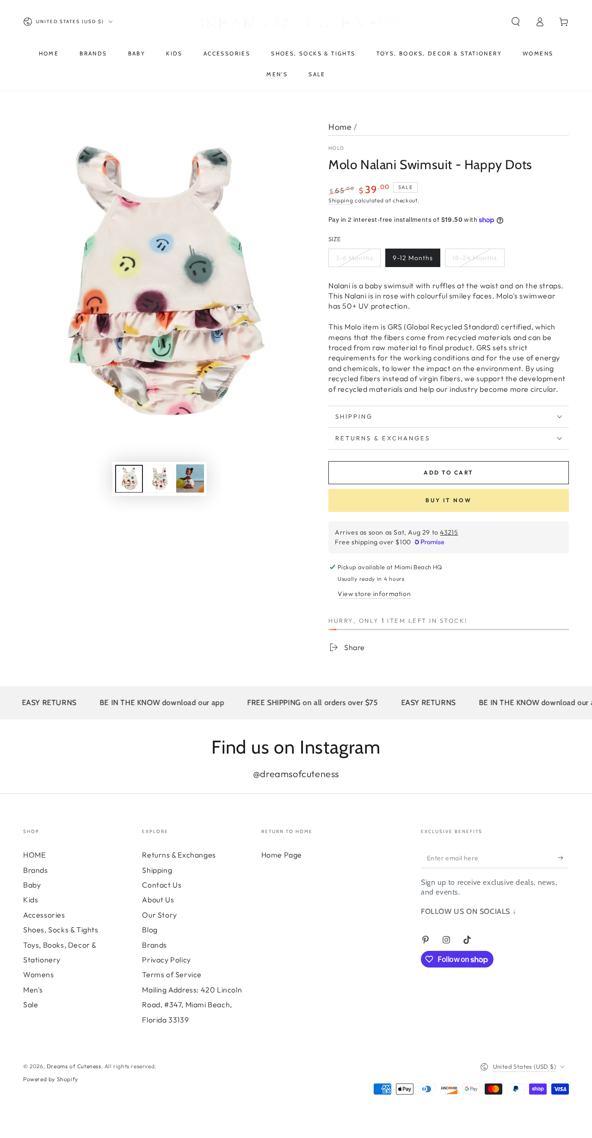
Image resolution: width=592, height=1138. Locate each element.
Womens (38, 974)
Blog (149, 929)
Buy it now (449, 500)
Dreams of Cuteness (74, 1066)
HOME (34, 854)
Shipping (340, 200)
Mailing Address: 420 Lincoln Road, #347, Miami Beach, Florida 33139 (192, 1004)
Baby (32, 884)
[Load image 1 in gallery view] (129, 478)
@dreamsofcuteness (296, 773)
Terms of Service (172, 974)
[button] (516, 22)
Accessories (44, 914)
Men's (33, 989)
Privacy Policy (166, 959)
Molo (336, 148)
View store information (374, 594)
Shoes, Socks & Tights (61, 929)
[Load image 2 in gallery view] (159, 478)
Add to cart (448, 472)
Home (340, 127)
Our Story (159, 914)
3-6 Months (354, 258)
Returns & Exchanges (179, 854)
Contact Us (161, 884)
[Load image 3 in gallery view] (190, 478)
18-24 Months (474, 258)
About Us (158, 899)
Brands (35, 870)
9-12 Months (413, 258)
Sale (30, 1004)
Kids (30, 899)
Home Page (281, 854)
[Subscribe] (563, 857)
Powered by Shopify (50, 1079)
